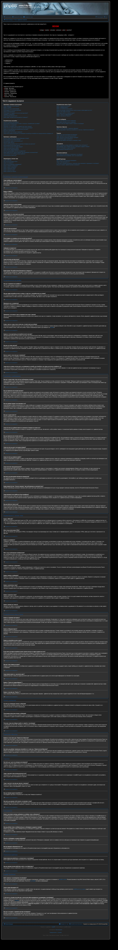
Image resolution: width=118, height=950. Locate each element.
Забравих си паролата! (9, 114)
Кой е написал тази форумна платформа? (66, 160)
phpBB (52, 327)
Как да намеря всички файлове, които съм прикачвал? (69, 155)
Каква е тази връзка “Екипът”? (64, 115)
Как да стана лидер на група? (63, 111)
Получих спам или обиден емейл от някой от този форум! (70, 123)
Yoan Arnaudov (58, 929)
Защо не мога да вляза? (9, 111)
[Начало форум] (11, 6)
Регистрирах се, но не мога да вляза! (12, 110)
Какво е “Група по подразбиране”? (65, 114)
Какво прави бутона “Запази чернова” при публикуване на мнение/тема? (21, 152)
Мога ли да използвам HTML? (11, 161)
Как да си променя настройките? (11, 122)
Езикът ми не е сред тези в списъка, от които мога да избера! (18, 127)
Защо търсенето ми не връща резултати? (66, 136)
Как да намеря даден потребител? (65, 138)
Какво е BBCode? (8, 160)
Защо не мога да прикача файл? (11, 148)
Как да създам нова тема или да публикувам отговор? (16, 138)
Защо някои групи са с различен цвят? (66, 113)
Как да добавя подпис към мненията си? (13, 141)
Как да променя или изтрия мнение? (12, 139)
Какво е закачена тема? (9, 170)
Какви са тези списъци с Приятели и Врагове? (67, 128)
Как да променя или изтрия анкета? (12, 145)
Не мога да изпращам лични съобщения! (66, 120)
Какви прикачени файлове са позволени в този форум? (70, 154)
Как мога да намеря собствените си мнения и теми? (69, 140)
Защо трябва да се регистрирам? (11, 106)
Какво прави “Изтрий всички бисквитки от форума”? (16, 117)
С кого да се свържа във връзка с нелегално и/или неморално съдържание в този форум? (78, 163)
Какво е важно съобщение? (10, 167)
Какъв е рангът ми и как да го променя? (13, 132)
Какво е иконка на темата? (10, 171)
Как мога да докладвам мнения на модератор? (14, 151)
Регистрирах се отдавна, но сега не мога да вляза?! (16, 113)
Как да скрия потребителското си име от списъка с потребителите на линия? (22, 123)
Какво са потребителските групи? (64, 108)
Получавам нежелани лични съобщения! (66, 122)
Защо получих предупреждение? (11, 149)
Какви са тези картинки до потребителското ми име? (16, 129)
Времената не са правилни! (10, 124)
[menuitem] (17, 17)
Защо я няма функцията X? (63, 161)
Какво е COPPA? (7, 107)
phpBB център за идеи (79, 889)
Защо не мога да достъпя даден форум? (13, 146)
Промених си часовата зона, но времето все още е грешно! (18, 126)
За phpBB (32, 881)
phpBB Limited (62, 879)
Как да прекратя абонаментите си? (65, 149)
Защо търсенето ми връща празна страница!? (67, 137)
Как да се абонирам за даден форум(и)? (66, 147)
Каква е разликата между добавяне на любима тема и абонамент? (72, 145)
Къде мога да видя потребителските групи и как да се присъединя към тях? (74, 110)
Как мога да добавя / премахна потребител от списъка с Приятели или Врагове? (75, 129)
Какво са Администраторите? (63, 106)
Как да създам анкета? (9, 142)
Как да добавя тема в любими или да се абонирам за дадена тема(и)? (73, 146)
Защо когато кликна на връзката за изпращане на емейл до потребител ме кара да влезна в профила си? (28, 133)
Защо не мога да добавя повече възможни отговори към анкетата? (19, 143)
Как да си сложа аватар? (9, 130)
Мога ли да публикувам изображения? (12, 164)
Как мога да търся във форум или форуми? (67, 134)
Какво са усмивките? (8, 162)
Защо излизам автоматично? (10, 115)
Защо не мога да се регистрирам (11, 108)
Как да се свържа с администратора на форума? (68, 164)
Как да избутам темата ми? (10, 155)
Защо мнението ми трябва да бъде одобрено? (14, 153)
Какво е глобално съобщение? (11, 165)
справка (17, 900)
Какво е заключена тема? (9, 168)
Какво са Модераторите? (62, 107)
